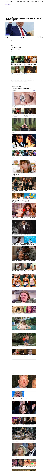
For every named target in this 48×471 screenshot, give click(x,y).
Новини (21, 1)
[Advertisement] (24, 11)
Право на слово (9, 1)
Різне (38, 1)
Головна (18, 1)
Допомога (24, 1)
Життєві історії (28, 1)
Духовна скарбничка (34, 1)
